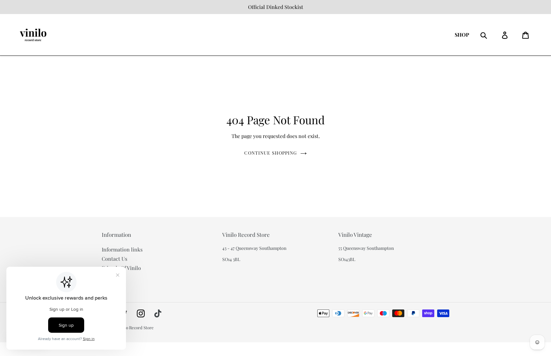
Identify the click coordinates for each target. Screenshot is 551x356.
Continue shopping (270, 153)
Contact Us (114, 258)
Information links (122, 249)
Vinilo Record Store (135, 327)
